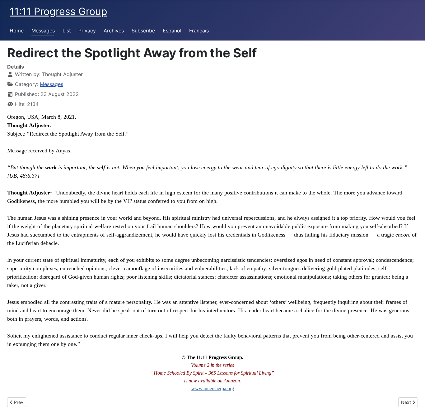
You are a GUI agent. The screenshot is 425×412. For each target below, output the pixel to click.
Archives (114, 30)
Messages (43, 30)
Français (199, 30)
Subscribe (143, 30)
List (67, 30)
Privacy (87, 30)
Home (17, 30)
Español (172, 30)
